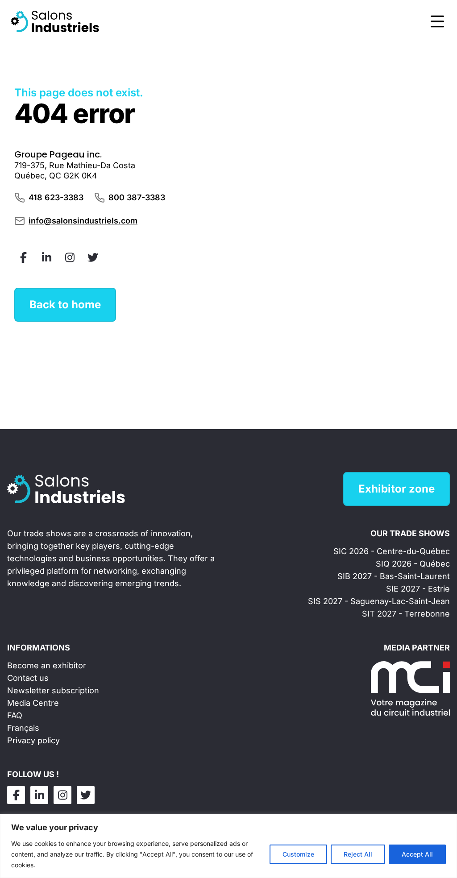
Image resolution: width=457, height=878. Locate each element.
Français (23, 728)
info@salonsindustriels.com (83, 220)
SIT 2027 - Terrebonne (406, 613)
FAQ (14, 715)
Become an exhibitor (46, 665)
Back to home (65, 304)
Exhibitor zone (396, 488)
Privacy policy (33, 740)
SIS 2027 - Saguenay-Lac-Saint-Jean (379, 601)
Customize (298, 854)
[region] (228, 846)
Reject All (358, 854)
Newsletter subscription (53, 690)
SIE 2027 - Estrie (418, 588)
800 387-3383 (136, 197)
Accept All (417, 854)
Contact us (28, 678)
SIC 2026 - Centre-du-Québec (391, 551)
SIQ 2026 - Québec (413, 563)
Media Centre (33, 703)
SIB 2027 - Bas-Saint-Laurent (393, 576)
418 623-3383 (56, 197)
